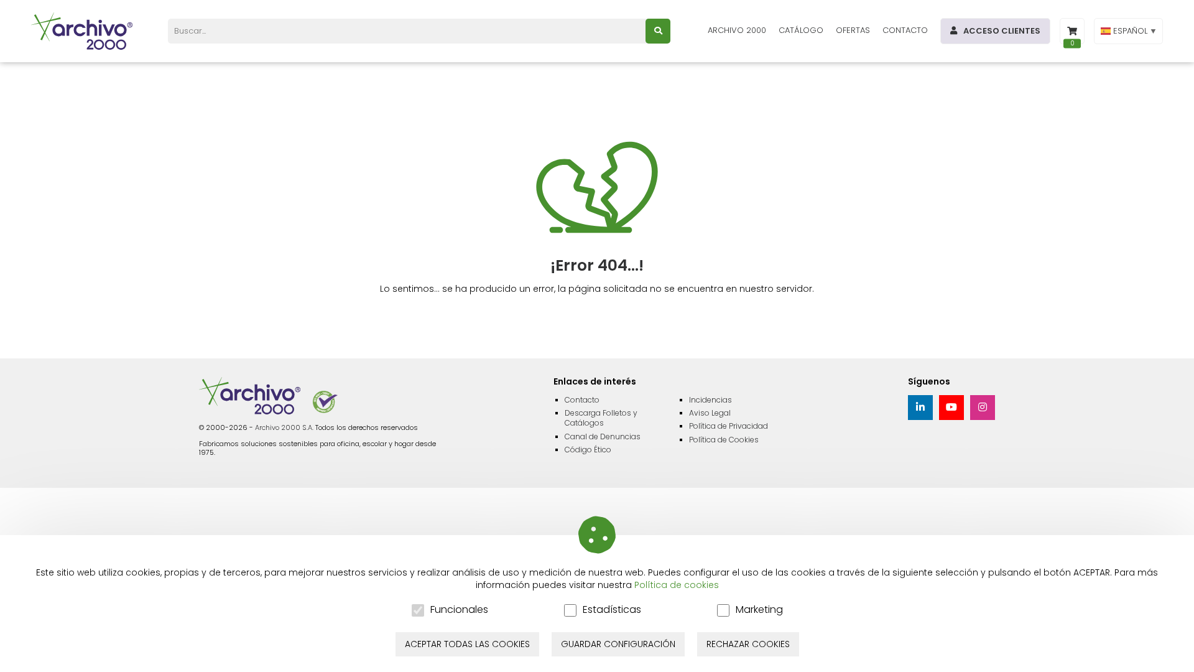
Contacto (905, 30)
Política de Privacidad (728, 426)
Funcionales (459, 610)
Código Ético (588, 449)
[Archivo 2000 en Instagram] (982, 407)
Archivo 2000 (737, 30)
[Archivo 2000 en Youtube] (951, 407)
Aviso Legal (710, 413)
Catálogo (801, 30)
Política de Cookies (724, 439)
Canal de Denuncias (603, 436)
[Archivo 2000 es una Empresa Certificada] (325, 402)
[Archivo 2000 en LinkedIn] (920, 407)
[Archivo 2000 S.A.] (84, 31)
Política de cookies (676, 585)
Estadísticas (612, 610)
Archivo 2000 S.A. (284, 427)
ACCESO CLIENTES (1001, 31)
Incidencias (710, 399)
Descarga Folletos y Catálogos (601, 418)
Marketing (759, 610)
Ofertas (853, 30)
